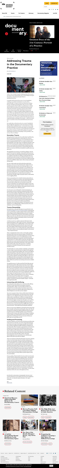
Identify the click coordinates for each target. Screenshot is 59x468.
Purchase (26, 50)
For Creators (22, 13)
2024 (29, 457)
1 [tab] (31, 50)
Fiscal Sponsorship (4, 457)
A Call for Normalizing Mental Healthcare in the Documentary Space (11, 436)
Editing (25, 417)
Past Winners (43, 463)
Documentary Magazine (43, 13)
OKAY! (51, 465)
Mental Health (9, 382)
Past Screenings (18, 460)
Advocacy (31, 13)
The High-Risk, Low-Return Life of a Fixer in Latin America (48, 410)
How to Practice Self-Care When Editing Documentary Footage (30, 410)
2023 (41, 459)
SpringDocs (18, 459)
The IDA (2, 453)
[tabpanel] (42, 38)
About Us (11, 453)
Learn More (47, 133)
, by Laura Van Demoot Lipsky (17, 210)
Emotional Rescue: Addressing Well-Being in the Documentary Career (11, 400)
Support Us (16, 453)
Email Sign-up (24, 453)
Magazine (55, 456)
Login (47, 3)
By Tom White (7, 404)
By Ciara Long (44, 414)
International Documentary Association (7, 5)
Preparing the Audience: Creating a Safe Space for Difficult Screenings (48, 436)
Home (4, 16)
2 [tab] (32, 50)
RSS (38, 453)
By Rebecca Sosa (7, 440)
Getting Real (31, 456)
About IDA (4, 13)
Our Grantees (3, 460)
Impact (50, 443)
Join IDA (55, 13)
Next (36, 50)
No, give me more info (27, 466)
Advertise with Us (32, 453)
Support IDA (54, 3)
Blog (6, 453)
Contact (42, 453)
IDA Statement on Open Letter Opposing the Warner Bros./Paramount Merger (47, 98)
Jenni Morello (12, 71)
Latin (43, 417)
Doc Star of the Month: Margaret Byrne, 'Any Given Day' (29, 435)
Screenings (18, 456)
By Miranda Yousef (26, 414)
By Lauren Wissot (26, 439)
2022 (29, 459)
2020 (29, 460)
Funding (2, 456)
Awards (42, 456)
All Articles (6, 50)
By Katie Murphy (44, 440)
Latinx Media (48, 417)
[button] (6, 33)
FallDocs (17, 457)
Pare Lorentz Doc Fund (5, 459)
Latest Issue (19, 50)
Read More (42, 84)
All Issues (13, 50)
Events (12, 13)
